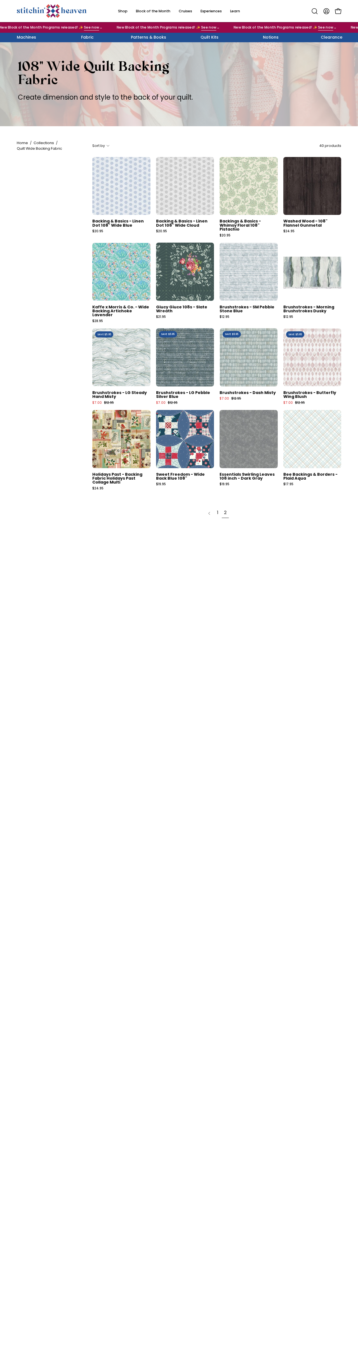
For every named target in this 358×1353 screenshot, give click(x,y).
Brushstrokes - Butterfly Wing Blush (309, 395)
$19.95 (161, 484)
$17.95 (288, 484)
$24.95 (289, 231)
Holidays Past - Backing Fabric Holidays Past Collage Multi (117, 478)
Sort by (98, 145)
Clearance (331, 37)
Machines (26, 37)
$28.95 (97, 321)
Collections (44, 142)
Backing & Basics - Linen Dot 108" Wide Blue (118, 223)
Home (22, 142)
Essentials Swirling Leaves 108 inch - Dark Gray (247, 476)
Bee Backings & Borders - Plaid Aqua (310, 476)
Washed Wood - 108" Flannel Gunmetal (305, 223)
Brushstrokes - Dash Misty (248, 393)
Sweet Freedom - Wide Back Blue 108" (180, 476)
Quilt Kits (209, 37)
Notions (271, 37)
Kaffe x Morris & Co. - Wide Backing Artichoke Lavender (120, 311)
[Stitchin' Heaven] (52, 11)
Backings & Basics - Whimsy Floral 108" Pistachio (240, 225)
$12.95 (224, 317)
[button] (315, 11)
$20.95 (97, 231)
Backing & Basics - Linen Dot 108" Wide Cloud (182, 223)
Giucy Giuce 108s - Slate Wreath (181, 309)
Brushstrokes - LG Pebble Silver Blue (183, 395)
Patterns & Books (148, 37)
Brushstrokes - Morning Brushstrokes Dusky (308, 309)
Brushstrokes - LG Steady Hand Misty (119, 395)
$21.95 (161, 317)
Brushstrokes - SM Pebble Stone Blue (247, 309)
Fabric (87, 37)
